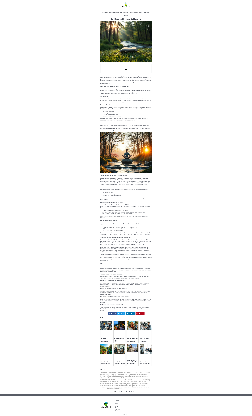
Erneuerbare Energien (137, 376)
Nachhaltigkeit (110, 381)
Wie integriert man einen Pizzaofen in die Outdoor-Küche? (132, 340)
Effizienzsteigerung (132, 374)
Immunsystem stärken (137, 378)
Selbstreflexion (143, 383)
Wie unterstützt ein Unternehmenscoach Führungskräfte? (144, 363)
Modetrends (128, 380)
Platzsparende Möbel (105, 383)
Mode (127, 12)
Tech (143, 12)
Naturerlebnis (120, 381)
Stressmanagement (141, 385)
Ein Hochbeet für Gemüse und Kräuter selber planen (105, 363)
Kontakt (126, 15)
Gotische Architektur (128, 378)
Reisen (140, 12)
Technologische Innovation (106, 387)
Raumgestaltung (124, 383)
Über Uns (117, 409)
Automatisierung (136, 372)
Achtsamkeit (103, 372)
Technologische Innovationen (120, 387)
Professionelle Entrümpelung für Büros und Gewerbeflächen (119, 363)
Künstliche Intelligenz (107, 380)
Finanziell (112, 12)
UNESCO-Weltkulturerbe (143, 387)
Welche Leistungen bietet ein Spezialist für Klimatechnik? (145, 340)
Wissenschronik (106, 12)
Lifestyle (123, 12)
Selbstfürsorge (133, 383)
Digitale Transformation (111, 374)
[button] (149, 65)
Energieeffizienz (106, 376)
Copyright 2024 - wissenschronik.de (126, 414)
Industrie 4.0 (147, 378)
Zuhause (147, 12)
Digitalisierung (122, 374)
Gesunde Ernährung (108, 378)
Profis (136, 12)
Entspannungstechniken (122, 376)
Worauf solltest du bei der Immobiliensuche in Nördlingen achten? (132, 362)
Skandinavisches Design (105, 385)
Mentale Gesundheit (119, 379)
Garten (116, 402)
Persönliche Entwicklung (130, 381)
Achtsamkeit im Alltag (114, 372)
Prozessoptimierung (115, 383)
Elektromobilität (143, 374)
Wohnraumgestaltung (113, 388)
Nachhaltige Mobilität (137, 379)
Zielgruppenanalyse (131, 388)
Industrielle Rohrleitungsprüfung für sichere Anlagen (106, 340)
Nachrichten (132, 12)
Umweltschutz (133, 387)
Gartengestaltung (145, 376)
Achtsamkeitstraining (126, 372)
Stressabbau (116, 385)
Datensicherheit (143, 372)
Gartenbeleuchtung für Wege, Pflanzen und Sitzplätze (119, 340)
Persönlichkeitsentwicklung (142, 381)
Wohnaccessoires (103, 388)
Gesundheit (118, 12)
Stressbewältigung (128, 385)
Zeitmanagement (123, 388)
